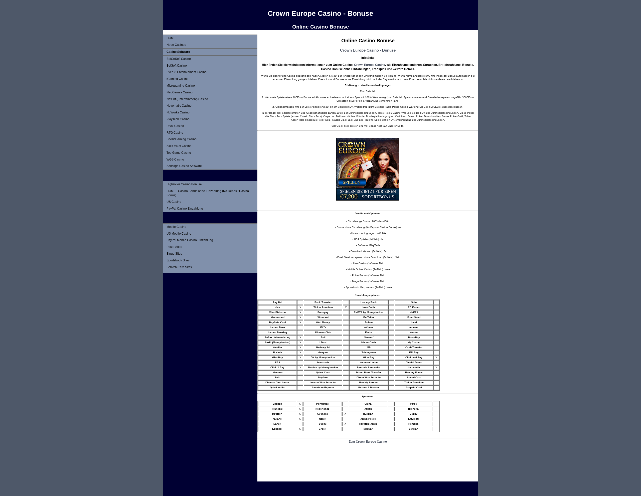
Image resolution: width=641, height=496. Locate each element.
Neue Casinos (176, 45)
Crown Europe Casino (369, 64)
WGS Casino (175, 159)
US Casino (174, 202)
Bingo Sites (174, 253)
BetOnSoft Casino (179, 59)
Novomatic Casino (179, 105)
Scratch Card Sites (179, 267)
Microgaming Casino (181, 85)
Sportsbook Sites (178, 260)
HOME (171, 38)
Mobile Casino (176, 227)
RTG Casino (175, 132)
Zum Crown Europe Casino (368, 441)
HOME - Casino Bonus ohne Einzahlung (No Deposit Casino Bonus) (208, 193)
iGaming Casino (178, 79)
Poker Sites (174, 247)
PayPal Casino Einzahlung (185, 208)
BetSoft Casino (177, 65)
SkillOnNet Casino (179, 146)
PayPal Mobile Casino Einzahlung (190, 240)
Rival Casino (175, 126)
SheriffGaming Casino (182, 139)
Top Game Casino (179, 152)
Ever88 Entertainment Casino (187, 72)
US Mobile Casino (179, 233)
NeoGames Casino (180, 92)
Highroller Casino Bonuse (184, 184)
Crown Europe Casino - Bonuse (368, 50)
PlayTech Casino (178, 119)
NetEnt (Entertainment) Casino (187, 99)
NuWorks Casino (178, 112)
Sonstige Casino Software (184, 166)
